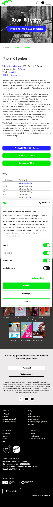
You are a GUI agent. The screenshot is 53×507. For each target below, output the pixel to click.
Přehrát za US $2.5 (27, 155)
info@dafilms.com (16, 469)
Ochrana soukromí (9, 419)
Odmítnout (26, 302)
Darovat (5, 439)
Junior (33, 433)
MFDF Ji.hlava (25, 340)
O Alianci (5, 414)
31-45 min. (28, 197)
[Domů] (7, 3)
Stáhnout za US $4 (27, 163)
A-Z (29, 414)
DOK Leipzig (42, 318)
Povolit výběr (26, 294)
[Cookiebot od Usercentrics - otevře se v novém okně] (39, 203)
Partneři (5, 416)
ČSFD (5, 75)
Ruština (21, 69)
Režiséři (31, 424)
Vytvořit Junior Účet (38, 439)
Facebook (18, 47)
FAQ (3, 441)
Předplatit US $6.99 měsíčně (26, 28)
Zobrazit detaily (38, 278)
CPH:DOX (6, 318)
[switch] (46, 253)
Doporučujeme (33, 419)
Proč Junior (35, 436)
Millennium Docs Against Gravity (32, 319)
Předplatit (12, 491)
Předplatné (6, 433)
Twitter (27, 47)
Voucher (5, 436)
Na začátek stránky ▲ (41, 495)
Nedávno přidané (34, 416)
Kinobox (13, 75)
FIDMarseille (12, 340)
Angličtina (13, 72)
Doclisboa (18, 318)
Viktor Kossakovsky (11, 66)
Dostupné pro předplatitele (37, 422)
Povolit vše (26, 286)
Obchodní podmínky (9, 422)
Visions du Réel (37, 340)
